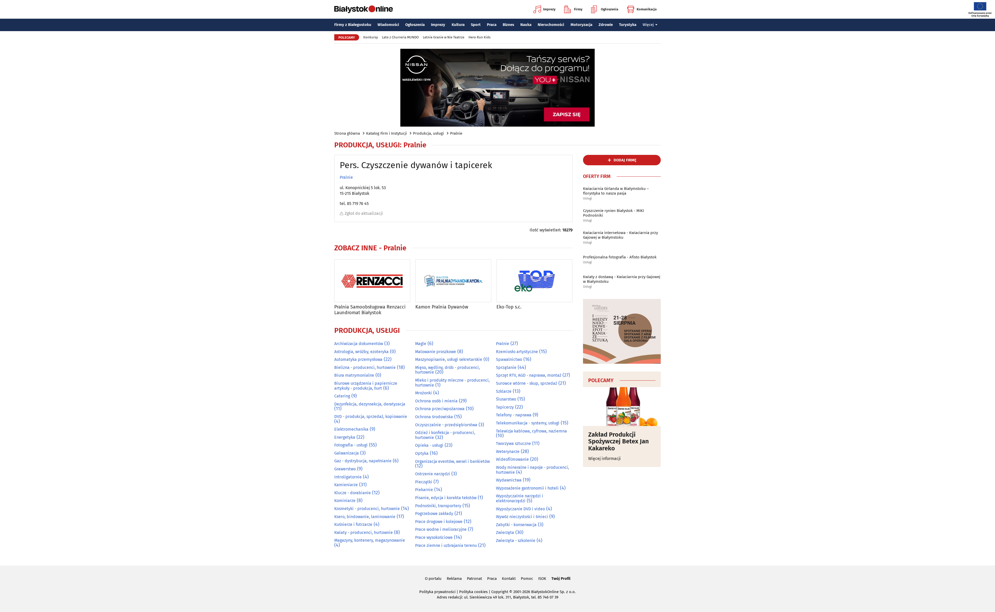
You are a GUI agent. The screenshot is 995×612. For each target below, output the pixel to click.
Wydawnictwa (509, 480)
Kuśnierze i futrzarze (353, 524)
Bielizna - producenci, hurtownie (365, 367)
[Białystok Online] (363, 9)
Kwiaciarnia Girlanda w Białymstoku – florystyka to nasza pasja (616, 191)
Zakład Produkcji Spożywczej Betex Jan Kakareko (618, 441)
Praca (491, 24)
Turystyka (627, 24)
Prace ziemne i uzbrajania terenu (446, 545)
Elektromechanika (351, 429)
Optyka (422, 453)
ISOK (542, 578)
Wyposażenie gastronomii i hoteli (527, 488)
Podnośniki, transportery (438, 505)
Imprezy (549, 9)
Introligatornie (348, 477)
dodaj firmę (625, 160)
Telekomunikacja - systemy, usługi (527, 423)
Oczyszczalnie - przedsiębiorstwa (446, 424)
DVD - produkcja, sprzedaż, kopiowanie (370, 416)
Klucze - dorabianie (352, 492)
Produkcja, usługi (428, 133)
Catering (342, 396)
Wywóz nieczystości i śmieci (522, 516)
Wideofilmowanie (512, 459)
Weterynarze (508, 451)
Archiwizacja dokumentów (358, 343)
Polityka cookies (473, 591)
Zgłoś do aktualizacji (364, 213)
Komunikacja (647, 9)
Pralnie (456, 133)
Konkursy (370, 37)
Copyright (499, 591)
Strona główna (347, 133)
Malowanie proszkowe (435, 351)
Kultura (458, 24)
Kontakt (509, 578)
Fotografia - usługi (351, 445)
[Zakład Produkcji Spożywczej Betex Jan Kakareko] (622, 406)
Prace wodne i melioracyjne (441, 529)
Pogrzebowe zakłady (434, 513)
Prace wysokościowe (434, 537)
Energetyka (344, 437)
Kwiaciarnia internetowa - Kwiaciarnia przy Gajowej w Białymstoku (620, 235)
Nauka (525, 24)
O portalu (433, 578)
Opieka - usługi (429, 445)
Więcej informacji (604, 458)
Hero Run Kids (479, 37)
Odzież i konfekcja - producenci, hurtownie (445, 435)
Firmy (578, 9)
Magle (420, 343)
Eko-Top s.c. (508, 307)
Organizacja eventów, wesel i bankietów (452, 461)
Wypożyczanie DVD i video (520, 508)
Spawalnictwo (509, 359)
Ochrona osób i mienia (436, 400)
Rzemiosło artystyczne (517, 351)
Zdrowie (606, 24)
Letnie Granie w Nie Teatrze (443, 37)
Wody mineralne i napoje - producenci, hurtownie (532, 470)
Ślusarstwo (506, 399)
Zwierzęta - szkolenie (515, 540)
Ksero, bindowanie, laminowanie (364, 516)
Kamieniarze (346, 484)
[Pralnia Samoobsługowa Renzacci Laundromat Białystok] (372, 280)
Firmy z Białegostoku (352, 24)
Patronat (474, 578)
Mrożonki (423, 392)
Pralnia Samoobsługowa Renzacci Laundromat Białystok (370, 309)
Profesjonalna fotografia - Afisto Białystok (620, 257)
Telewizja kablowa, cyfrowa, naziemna (531, 431)
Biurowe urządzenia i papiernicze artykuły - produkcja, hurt (365, 386)
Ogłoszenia (609, 9)
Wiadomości (388, 24)
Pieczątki (423, 481)
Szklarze (503, 391)
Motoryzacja (581, 24)
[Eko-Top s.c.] (534, 280)
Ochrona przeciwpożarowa (440, 408)
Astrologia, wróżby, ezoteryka (361, 351)
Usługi (587, 198)
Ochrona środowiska (434, 416)
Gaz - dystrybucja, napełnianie (363, 460)
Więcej (648, 24)
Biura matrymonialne (354, 375)
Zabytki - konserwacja (516, 524)
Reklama (454, 578)
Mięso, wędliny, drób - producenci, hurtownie (447, 370)
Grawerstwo (345, 468)
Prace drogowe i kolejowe (439, 521)
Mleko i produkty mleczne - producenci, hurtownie (452, 383)
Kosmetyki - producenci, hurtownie (367, 508)
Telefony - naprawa (513, 414)
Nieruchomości (551, 24)
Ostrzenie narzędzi (432, 473)
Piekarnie (424, 489)
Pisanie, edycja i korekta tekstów (446, 497)
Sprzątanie (506, 367)
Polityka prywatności (437, 591)
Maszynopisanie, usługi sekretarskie (448, 359)
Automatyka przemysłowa (358, 359)
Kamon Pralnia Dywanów (441, 307)
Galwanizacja (346, 453)
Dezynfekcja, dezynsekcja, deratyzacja (369, 404)
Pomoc (527, 578)
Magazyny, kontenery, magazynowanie (369, 540)
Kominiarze (345, 500)
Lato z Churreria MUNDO (400, 37)
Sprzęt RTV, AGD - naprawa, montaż (528, 375)
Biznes (508, 24)
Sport (476, 24)
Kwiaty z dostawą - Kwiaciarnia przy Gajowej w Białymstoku (621, 279)
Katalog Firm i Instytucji (386, 133)
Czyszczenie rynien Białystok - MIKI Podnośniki (613, 213)
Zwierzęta (505, 532)
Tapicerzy (505, 407)
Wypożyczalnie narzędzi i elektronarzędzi (519, 498)
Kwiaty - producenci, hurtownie (363, 532)
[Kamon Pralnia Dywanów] (453, 280)
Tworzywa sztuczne (513, 443)
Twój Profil (560, 578)
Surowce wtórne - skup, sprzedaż (526, 383)
